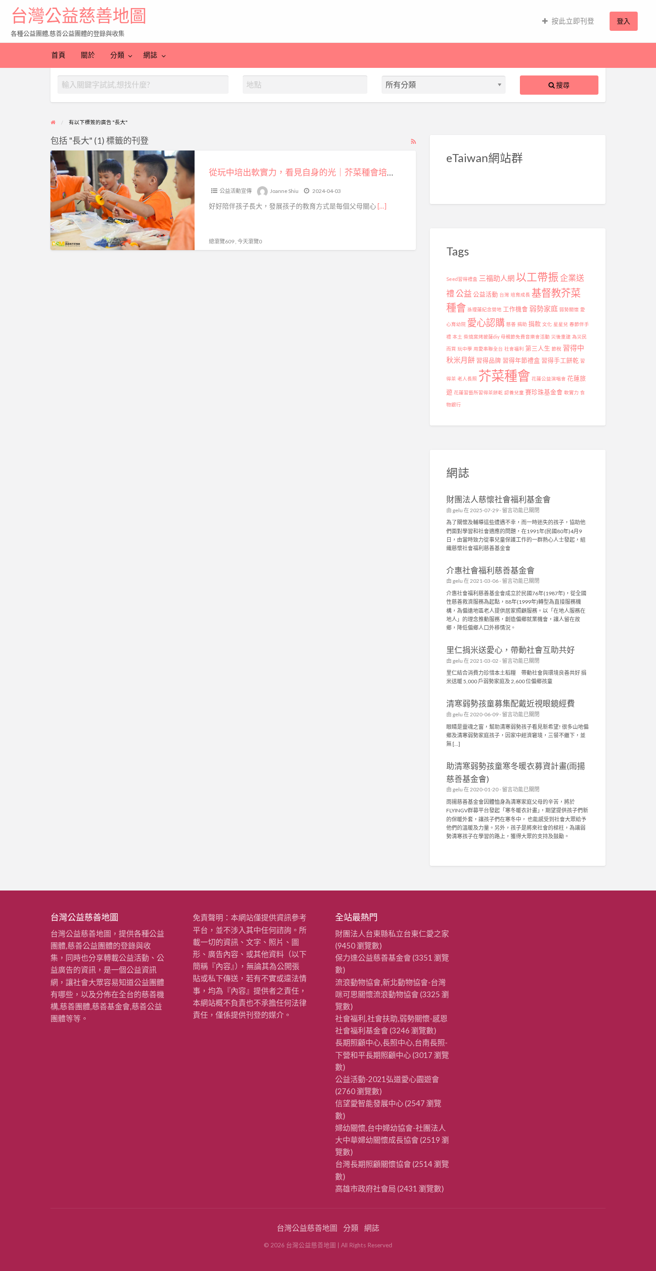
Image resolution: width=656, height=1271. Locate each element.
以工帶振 (537, 277)
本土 (457, 336)
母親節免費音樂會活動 (525, 336)
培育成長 (520, 294)
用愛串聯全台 (488, 348)
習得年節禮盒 (521, 360)
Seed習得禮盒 (461, 279)
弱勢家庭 (543, 308)
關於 (88, 55)
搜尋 (562, 85)
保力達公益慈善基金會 (373, 957)
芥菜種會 (504, 375)
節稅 (556, 348)
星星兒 (560, 324)
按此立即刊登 (573, 21)
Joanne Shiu (284, 191)
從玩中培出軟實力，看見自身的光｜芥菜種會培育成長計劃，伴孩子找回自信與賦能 (366, 172)
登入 (623, 21)
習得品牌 (488, 360)
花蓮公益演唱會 (548, 378)
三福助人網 (497, 278)
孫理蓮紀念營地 (484, 309)
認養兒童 (514, 392)
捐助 (522, 324)
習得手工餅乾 (560, 360)
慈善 (511, 324)
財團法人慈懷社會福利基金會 (498, 499)
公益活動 (485, 294)
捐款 (534, 323)
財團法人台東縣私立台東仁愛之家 (392, 933)
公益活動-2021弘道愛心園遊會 (387, 1079)
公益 (464, 293)
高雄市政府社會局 (365, 1188)
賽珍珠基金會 (544, 392)
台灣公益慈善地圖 (78, 15)
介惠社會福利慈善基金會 (490, 570)
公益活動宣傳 (236, 191)
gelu (458, 510)
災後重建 (561, 336)
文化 (547, 324)
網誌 (150, 55)
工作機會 (515, 309)
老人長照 (467, 378)
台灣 (504, 294)
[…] (382, 206)
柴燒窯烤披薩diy (481, 336)
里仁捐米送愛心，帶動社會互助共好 (510, 650)
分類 (117, 55)
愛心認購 (486, 322)
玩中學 (464, 348)
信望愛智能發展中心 (369, 1103)
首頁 (58, 55)
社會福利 (514, 348)
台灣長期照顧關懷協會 (373, 1164)
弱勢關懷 (569, 309)
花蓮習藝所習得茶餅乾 (478, 392)
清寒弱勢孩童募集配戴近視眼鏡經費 (510, 703)
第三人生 (537, 348)
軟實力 (571, 392)
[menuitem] (568, 21)
